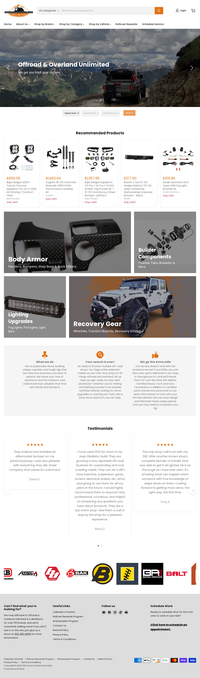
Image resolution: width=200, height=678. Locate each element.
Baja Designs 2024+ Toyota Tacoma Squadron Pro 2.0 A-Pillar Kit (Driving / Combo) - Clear (22, 188)
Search (129, 112)
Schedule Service (153, 24)
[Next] (193, 491)
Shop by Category (71, 24)
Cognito (50, 195)
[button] (182, 11)
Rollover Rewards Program (68, 616)
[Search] (159, 10)
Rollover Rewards (126, 24)
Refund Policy (60, 630)
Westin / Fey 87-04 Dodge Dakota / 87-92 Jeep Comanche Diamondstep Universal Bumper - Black (138, 188)
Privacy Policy (60, 634)
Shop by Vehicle (99, 24)
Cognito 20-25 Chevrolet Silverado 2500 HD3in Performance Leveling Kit (61, 187)
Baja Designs (13, 198)
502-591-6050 (23, 634)
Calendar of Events (64, 612)
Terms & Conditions (64, 639)
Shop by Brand (43, 24)
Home (7, 24)
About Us (22, 24)
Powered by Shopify (14, 668)
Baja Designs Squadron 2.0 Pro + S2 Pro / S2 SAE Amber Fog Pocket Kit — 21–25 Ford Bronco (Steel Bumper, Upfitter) (100, 188)
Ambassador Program (65, 621)
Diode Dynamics (171, 191)
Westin (127, 198)
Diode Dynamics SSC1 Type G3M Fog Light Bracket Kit (176, 185)
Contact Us (59, 625)
